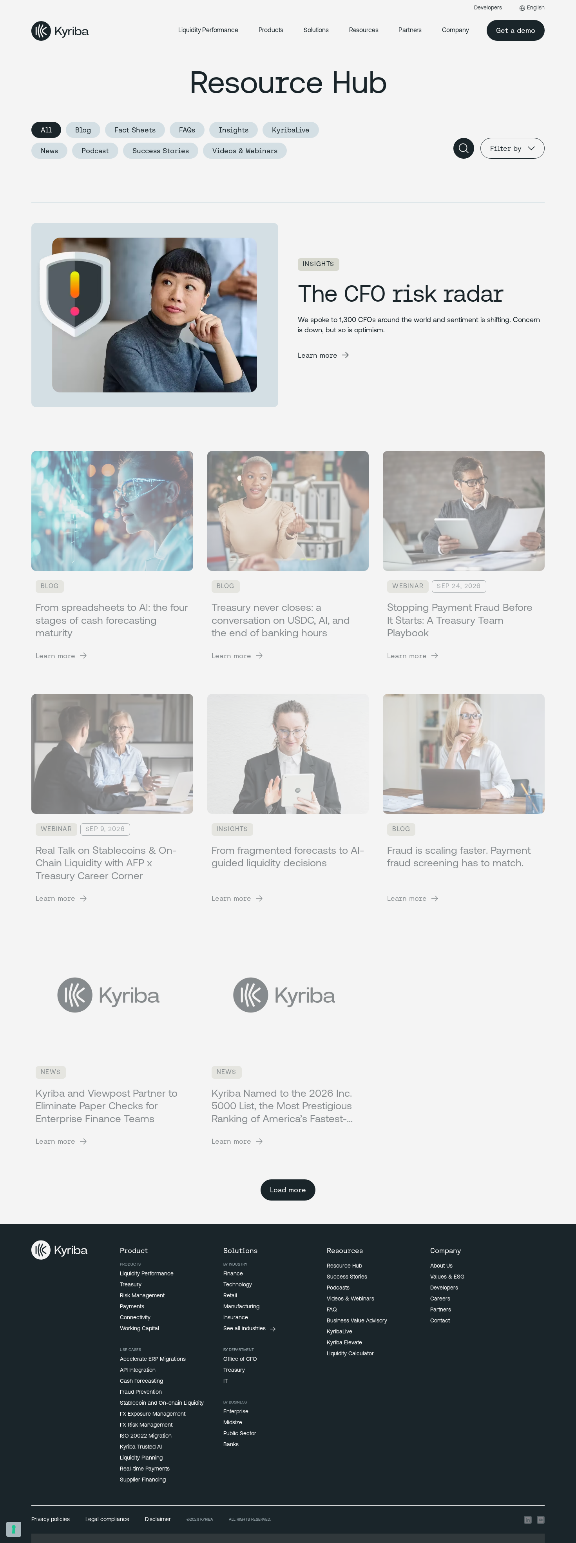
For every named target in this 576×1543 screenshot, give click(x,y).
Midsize (232, 1423)
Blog (83, 130)
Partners (410, 30)
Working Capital (139, 1329)
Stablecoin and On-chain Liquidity (162, 1403)
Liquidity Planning (141, 1458)
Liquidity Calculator (350, 1354)
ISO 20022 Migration (146, 1436)
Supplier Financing (143, 1480)
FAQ (332, 1310)
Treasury (130, 1285)
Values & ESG (447, 1277)
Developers (488, 8)
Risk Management (142, 1296)
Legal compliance (107, 1520)
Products (271, 30)
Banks (231, 1445)
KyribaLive (291, 130)
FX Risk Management (146, 1425)
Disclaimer (158, 1520)
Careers (440, 1299)
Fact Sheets (135, 130)
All (46, 130)
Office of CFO (240, 1359)
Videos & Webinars (244, 151)
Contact (440, 1321)
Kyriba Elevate (344, 1343)
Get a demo (515, 30)
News (49, 151)
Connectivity (135, 1318)
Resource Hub (344, 1266)
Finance (233, 1274)
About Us (441, 1266)
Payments (132, 1307)
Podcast (95, 151)
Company (455, 30)
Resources (364, 30)
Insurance (235, 1318)
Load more (288, 1190)
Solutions (316, 30)
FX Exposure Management (152, 1414)
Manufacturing (241, 1307)
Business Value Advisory (357, 1321)
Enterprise (235, 1412)
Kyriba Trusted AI (141, 1447)
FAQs (187, 130)
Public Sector (239, 1434)
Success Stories (160, 151)
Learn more (317, 355)
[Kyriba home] (60, 31)
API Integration (138, 1370)
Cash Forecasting (141, 1381)
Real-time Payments (145, 1469)
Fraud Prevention (141, 1392)
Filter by (506, 148)
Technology (237, 1285)
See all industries (244, 1329)
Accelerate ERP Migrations (153, 1359)
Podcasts (338, 1288)
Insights (233, 130)
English (536, 8)
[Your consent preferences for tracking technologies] (13, 1529)
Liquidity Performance (208, 30)
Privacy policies (50, 1520)
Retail (230, 1296)
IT (225, 1381)
